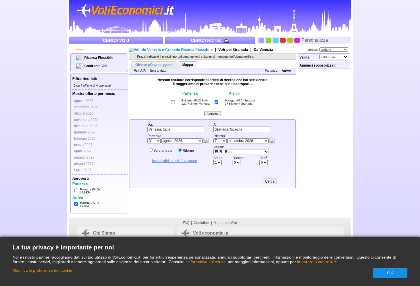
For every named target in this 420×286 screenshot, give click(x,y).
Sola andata (158, 70)
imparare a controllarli (317, 261)
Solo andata (162, 151)
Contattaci (201, 223)
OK (390, 273)
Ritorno (188, 151)
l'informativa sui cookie (206, 261)
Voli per (233, 49)
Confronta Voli (95, 66)
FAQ (186, 223)
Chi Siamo (104, 233)
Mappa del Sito (225, 223)
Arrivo (286, 70)
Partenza (271, 70)
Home (79, 49)
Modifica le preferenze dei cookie (42, 270)
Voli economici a (210, 233)
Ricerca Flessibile (98, 58)
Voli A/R (140, 70)
